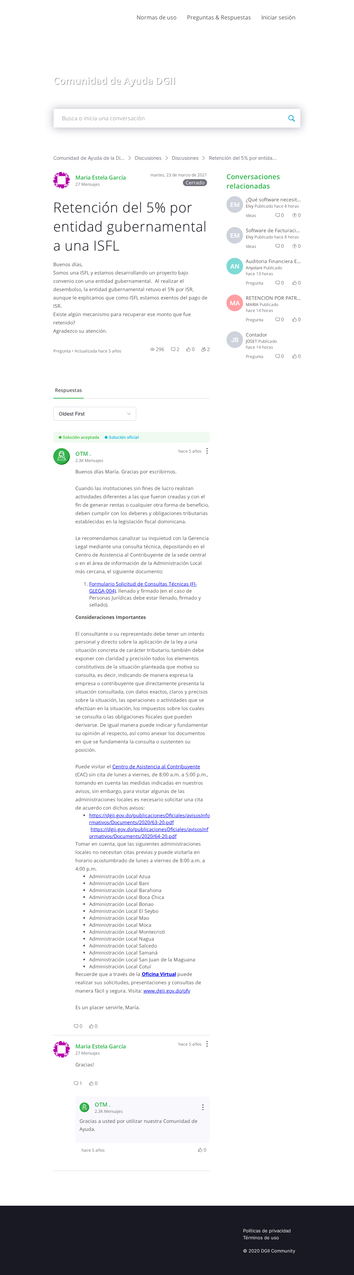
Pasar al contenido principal (37, 5)
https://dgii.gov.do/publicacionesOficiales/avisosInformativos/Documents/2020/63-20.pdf (149, 819)
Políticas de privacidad (267, 1230)
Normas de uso (157, 17)
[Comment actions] (207, 451)
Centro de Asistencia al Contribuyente (156, 766)
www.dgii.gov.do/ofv (166, 990)
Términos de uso (261, 1237)
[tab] (68, 391)
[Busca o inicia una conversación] (291, 118)
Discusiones (148, 158)
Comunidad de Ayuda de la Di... (88, 158)
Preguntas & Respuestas (219, 17)
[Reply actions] (203, 1107)
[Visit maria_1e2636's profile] (61, 180)
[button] (157, 349)
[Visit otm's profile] (61, 456)
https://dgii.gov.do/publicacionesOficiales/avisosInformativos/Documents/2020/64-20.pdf (148, 832)
